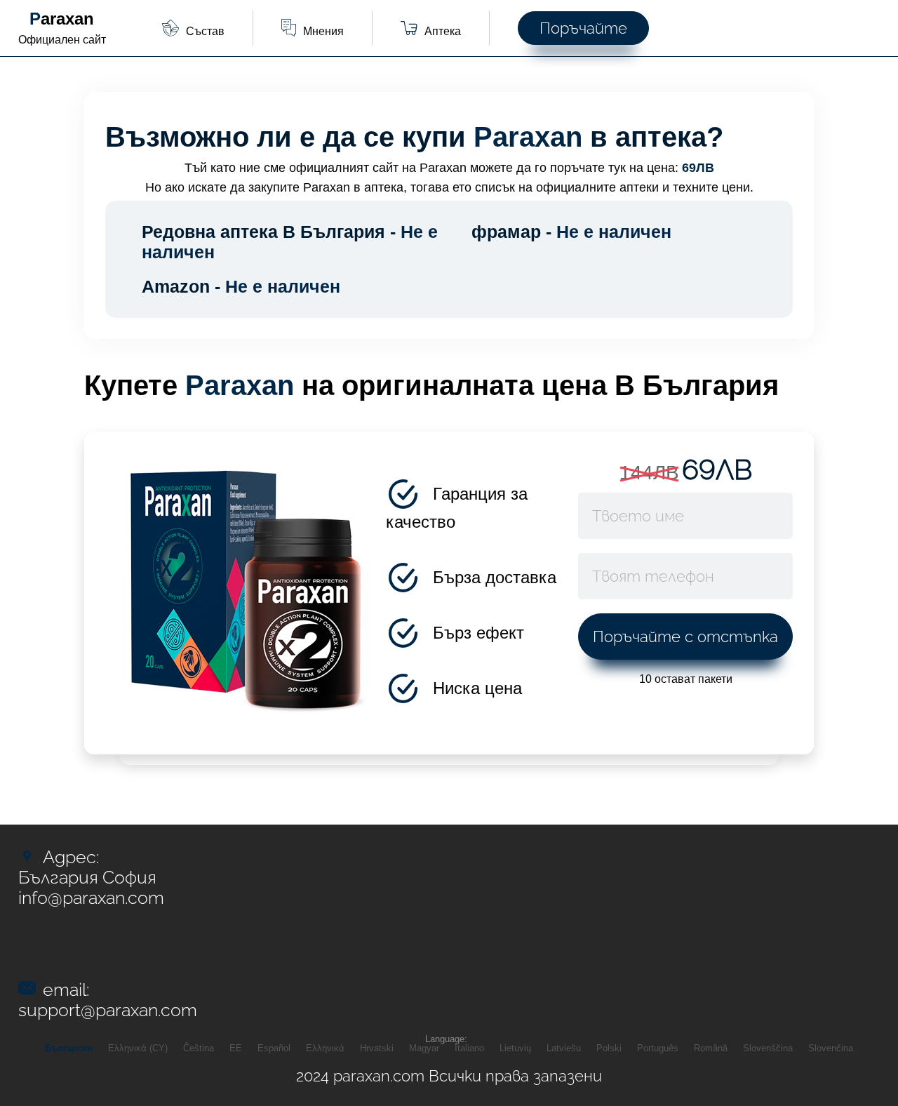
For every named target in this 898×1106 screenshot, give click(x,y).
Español (273, 1048)
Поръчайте (583, 28)
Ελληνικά (325, 1048)
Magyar (424, 1048)
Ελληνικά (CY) (138, 1048)
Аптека (442, 31)
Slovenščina (768, 1048)
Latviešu (564, 1048)
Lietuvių (515, 1048)
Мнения (323, 31)
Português (657, 1048)
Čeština (198, 1048)
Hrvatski (377, 1048)
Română (711, 1048)
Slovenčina (830, 1048)
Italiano (469, 1048)
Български (69, 1048)
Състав (205, 31)
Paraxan (61, 18)
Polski (609, 1048)
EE (235, 1048)
